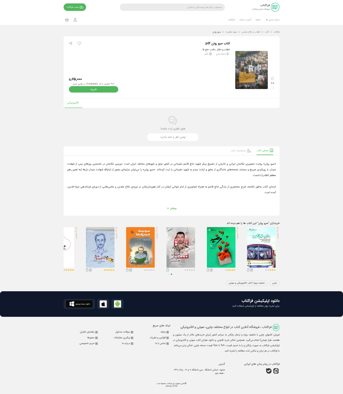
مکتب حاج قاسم (208, 49)
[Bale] (269, 371)
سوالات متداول (122, 332)
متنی (274, 283)
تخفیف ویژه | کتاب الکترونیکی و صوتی (247, 283)
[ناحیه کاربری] (75, 19)
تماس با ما (160, 343)
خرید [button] (93, 89)
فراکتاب (169, 383)
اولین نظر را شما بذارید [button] (173, 137)
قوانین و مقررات (158, 338)
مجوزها (91, 338)
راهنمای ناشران (87, 332)
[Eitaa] (276, 371)
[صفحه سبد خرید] (67, 19)
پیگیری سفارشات (122, 338)
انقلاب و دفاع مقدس (222, 49)
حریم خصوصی (87, 343)
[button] (272, 20)
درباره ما (126, 343)
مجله (163, 332)
